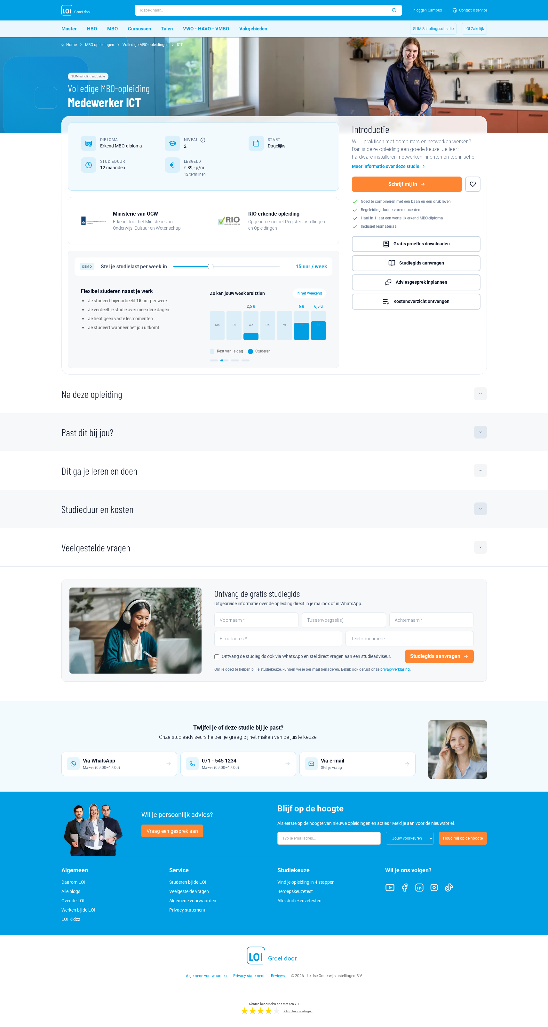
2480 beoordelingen (298, 1011)
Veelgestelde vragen (95, 547)
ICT (180, 45)
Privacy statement (187, 909)
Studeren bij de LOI (187, 882)
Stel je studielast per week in (134, 267)
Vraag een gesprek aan (172, 831)
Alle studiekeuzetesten (299, 900)
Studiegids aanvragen (421, 262)
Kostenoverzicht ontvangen (421, 301)
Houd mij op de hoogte (463, 838)
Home (71, 45)
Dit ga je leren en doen (99, 470)
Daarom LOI (73, 882)
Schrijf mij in (402, 184)
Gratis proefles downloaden (421, 243)
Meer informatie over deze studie (385, 166)
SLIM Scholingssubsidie (433, 29)
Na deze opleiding (91, 394)
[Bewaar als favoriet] (472, 184)
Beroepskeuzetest (295, 891)
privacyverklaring (395, 669)
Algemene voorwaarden (192, 900)
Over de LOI (72, 900)
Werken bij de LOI (78, 909)
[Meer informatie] (202, 140)
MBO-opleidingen (99, 45)
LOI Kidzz (70, 919)
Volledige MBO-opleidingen (146, 45)
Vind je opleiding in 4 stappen (306, 882)
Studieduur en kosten (97, 509)
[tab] (214, 360)
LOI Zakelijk (474, 29)
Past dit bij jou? (87, 432)
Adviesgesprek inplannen (421, 282)
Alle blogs (70, 891)
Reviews (278, 976)
